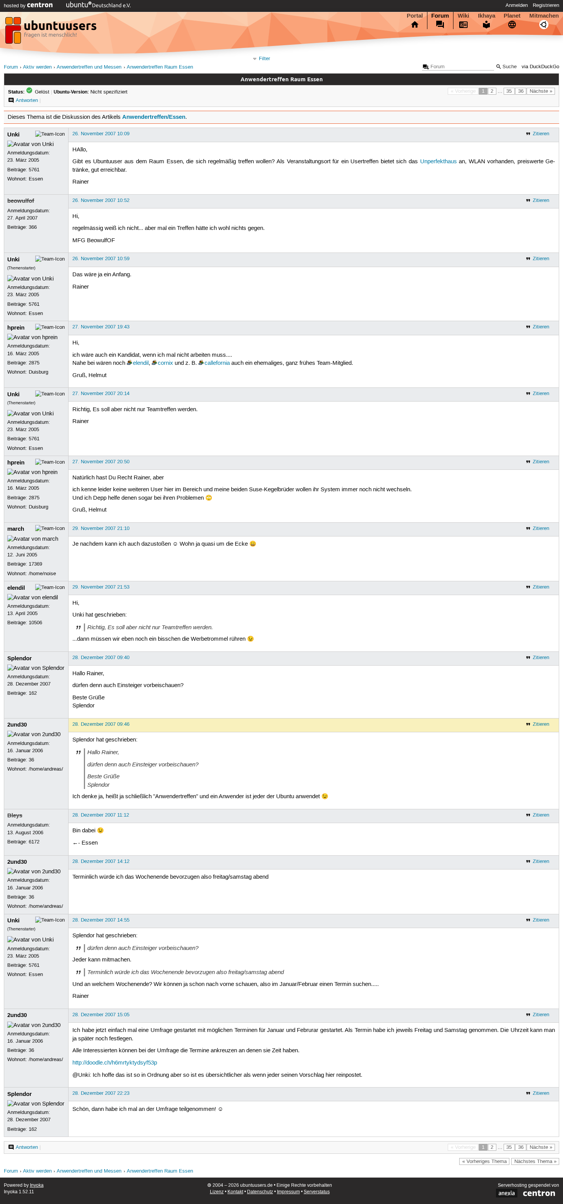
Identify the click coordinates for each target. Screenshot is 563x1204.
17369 (35, 564)
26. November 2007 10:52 (100, 200)
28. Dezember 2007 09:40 (100, 657)
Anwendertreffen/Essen (153, 117)
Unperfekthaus (438, 161)
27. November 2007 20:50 (100, 462)
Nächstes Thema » (535, 1161)
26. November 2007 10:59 (100, 259)
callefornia (217, 363)
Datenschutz (260, 1192)
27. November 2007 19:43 (100, 327)
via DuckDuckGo (540, 67)
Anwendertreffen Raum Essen (160, 67)
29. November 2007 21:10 (100, 528)
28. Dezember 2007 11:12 (100, 815)
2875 (34, 363)
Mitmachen (544, 16)
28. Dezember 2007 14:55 (100, 920)
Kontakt (235, 1192)
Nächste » (541, 91)
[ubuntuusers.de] (52, 32)
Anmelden (517, 5)
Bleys (14, 815)
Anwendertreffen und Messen (89, 67)
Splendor (19, 658)
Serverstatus (317, 1192)
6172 (34, 842)
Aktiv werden (37, 67)
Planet (512, 16)
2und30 (17, 724)
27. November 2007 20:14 (100, 393)
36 (521, 91)
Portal (415, 16)
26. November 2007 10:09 (100, 134)
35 (509, 91)
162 (33, 693)
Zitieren (541, 134)
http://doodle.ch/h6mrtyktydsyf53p (114, 1063)
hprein (16, 327)
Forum (440, 16)
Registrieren (546, 5)
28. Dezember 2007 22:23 (100, 1093)
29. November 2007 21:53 (100, 587)
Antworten (27, 100)
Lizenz (217, 1192)
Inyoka (37, 1185)
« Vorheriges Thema (484, 1161)
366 (33, 227)
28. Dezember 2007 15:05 (100, 1015)
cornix (165, 363)
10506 (35, 623)
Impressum (288, 1192)
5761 (34, 170)
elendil (141, 363)
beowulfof (20, 201)
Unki (13, 134)
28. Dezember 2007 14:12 (100, 861)
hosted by (15, 6)
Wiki (463, 16)
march (15, 529)
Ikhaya (486, 16)
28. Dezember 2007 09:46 (100, 724)
